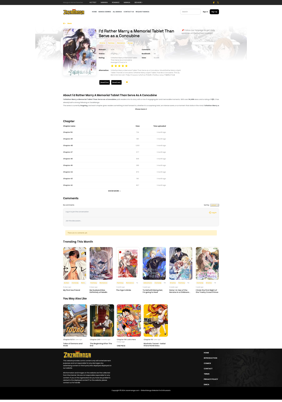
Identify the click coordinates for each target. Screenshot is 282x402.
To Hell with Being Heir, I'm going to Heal (153, 291)
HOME (94, 12)
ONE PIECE (121, 345)
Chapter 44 (68, 172)
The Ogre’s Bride (123, 290)
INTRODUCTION (210, 358)
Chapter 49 (68, 139)
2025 (112, 49)
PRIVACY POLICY (211, 379)
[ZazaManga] (74, 11)
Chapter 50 (68, 132)
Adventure (148, 283)
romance (115, 2)
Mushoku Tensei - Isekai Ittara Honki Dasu (154, 344)
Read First (104, 82)
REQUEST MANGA (142, 12)
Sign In (205, 12)
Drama (102, 43)
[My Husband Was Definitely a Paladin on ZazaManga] (101, 263)
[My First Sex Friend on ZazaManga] (74, 263)
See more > (138, 2)
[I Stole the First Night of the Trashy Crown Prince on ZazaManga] (207, 263)
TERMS (207, 374)
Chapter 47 (68, 152)
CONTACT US (129, 12)
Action (66, 283)
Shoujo (130, 43)
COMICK (207, 363)
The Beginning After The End (101, 344)
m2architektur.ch (153, 395)
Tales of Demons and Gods (72, 344)
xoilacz (134, 395)
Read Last (116, 82)
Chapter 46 (68, 159)
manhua (127, 2)
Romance (121, 43)
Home (206, 352)
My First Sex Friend (71, 290)
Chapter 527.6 (68, 339)
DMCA (206, 384)
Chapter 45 (68, 165)
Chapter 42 (68, 185)
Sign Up (214, 12)
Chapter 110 (148, 339)
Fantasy (111, 43)
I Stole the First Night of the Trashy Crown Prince (207, 291)
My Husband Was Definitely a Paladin (98, 291)
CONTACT (208, 368)
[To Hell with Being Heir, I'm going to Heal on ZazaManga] (154, 263)
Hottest (93, 2)
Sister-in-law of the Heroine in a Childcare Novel (179, 292)
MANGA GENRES (104, 12)
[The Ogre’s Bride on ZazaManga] (127, 263)
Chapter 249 (95, 339)
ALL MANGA (117, 12)
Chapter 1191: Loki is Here (126, 339)
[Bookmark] (127, 82)
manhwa (104, 2)
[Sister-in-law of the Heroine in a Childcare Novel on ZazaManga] (180, 263)
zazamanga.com (132, 390)
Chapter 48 (68, 145)
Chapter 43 (68, 178)
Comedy (75, 283)
